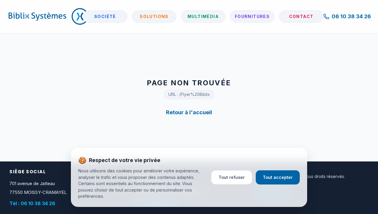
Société (105, 16)
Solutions (154, 16)
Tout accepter (278, 177)
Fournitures (252, 16)
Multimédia (203, 16)
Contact (301, 16)
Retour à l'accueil (189, 112)
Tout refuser (232, 177)
